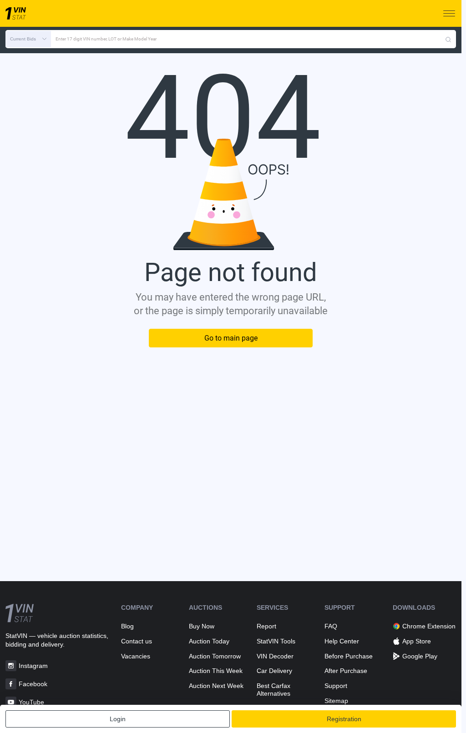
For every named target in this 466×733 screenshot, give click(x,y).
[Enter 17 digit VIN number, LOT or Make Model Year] (448, 39)
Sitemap (336, 700)
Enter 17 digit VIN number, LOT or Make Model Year (106, 38)
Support (335, 685)
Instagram (33, 665)
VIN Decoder (275, 656)
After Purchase (345, 670)
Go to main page (231, 338)
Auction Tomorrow (215, 656)
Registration (344, 719)
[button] (28, 39)
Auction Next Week (216, 685)
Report (266, 626)
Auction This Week (216, 670)
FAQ (330, 626)
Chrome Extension (429, 626)
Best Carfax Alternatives (273, 689)
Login (118, 719)
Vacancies (135, 656)
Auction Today (209, 641)
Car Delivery (274, 670)
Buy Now (201, 626)
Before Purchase (348, 656)
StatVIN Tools (276, 641)
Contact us (136, 641)
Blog (127, 626)
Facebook (33, 684)
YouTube (31, 702)
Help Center (341, 641)
